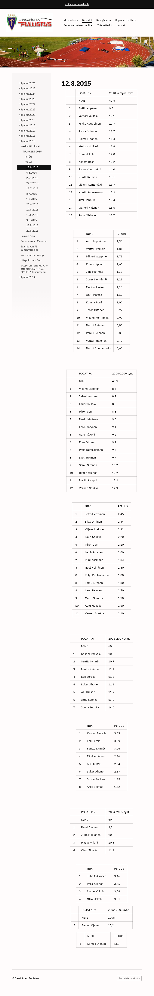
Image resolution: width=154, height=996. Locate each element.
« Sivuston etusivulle (77, 4)
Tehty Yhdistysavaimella (129, 978)
